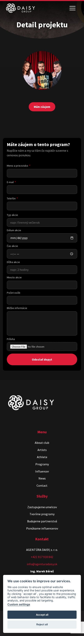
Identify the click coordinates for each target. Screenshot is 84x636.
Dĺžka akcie (13, 262)
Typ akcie (12, 215)
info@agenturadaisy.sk (42, 564)
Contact (42, 485)
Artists (42, 450)
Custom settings (18, 604)
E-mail (10, 182)
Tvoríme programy (42, 514)
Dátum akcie (14, 230)
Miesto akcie (14, 277)
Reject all (42, 624)
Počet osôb (13, 292)
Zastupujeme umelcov (42, 507)
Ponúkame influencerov (42, 528)
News (42, 478)
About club (42, 443)
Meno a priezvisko (17, 165)
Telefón (11, 198)
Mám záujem (42, 107)
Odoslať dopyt (42, 359)
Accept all (42, 614)
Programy (42, 464)
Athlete (42, 457)
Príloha (11, 339)
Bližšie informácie (17, 308)
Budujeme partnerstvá (42, 521)
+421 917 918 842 (42, 557)
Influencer (42, 471)
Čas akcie (12, 246)
